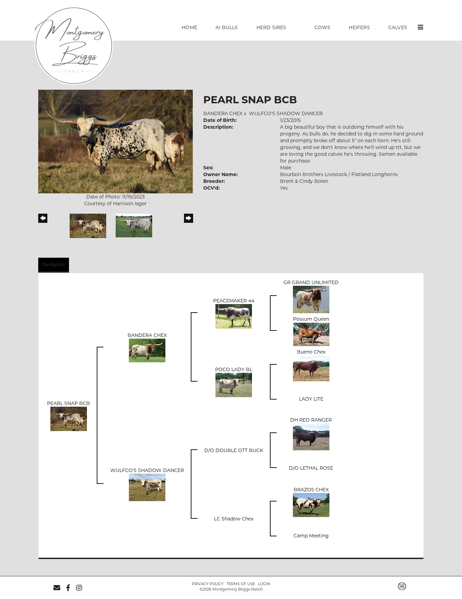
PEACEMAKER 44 (233, 301)
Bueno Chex (311, 352)
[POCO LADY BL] (233, 385)
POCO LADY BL (233, 369)
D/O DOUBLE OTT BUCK (233, 450)
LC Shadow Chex (233, 519)
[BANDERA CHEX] (147, 350)
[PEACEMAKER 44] (233, 316)
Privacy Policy (208, 583)
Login (264, 583)
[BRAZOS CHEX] (311, 505)
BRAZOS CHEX (311, 490)
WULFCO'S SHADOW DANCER (286, 113)
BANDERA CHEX (222, 113)
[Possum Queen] (311, 334)
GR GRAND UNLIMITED (311, 282)
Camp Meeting (311, 536)
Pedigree (53, 264)
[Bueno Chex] (311, 368)
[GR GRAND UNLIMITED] (311, 299)
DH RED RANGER (311, 420)
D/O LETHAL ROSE (311, 468)
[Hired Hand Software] (402, 589)
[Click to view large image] (115, 141)
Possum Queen (311, 319)
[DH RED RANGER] (311, 436)
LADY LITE (311, 399)
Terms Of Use (241, 583)
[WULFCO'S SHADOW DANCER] (147, 487)
